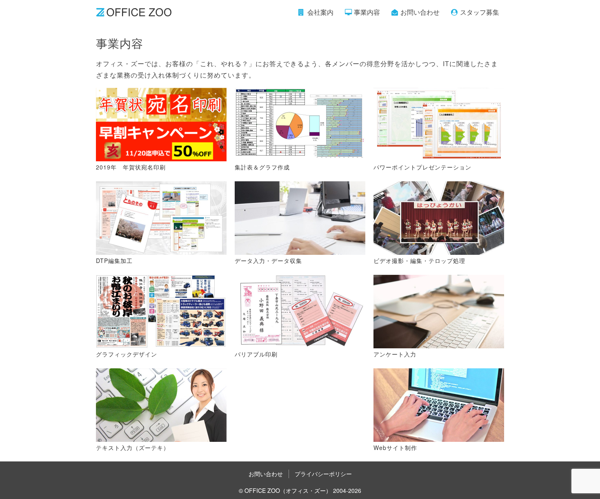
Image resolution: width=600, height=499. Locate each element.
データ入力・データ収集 (268, 260)
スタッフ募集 (479, 12)
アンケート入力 (394, 354)
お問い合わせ (420, 12)
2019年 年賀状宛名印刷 (131, 167)
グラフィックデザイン (126, 354)
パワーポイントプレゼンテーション (422, 167)
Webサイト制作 (395, 447)
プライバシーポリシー (323, 474)
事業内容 (367, 12)
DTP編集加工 (114, 260)
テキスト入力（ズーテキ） (132, 447)
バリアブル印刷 (256, 354)
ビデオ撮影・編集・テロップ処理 (419, 260)
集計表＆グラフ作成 (262, 167)
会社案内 (320, 12)
